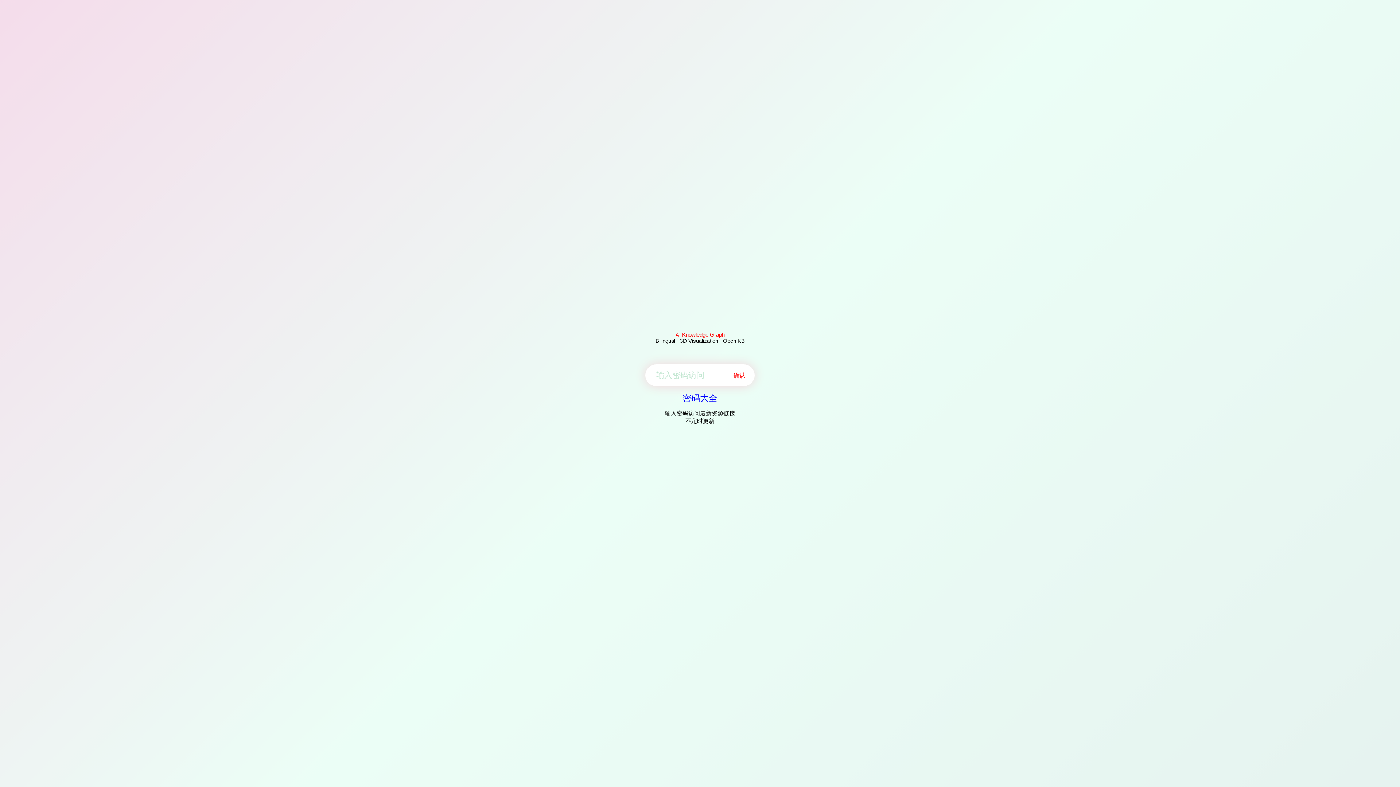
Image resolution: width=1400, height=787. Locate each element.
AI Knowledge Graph (700, 335)
